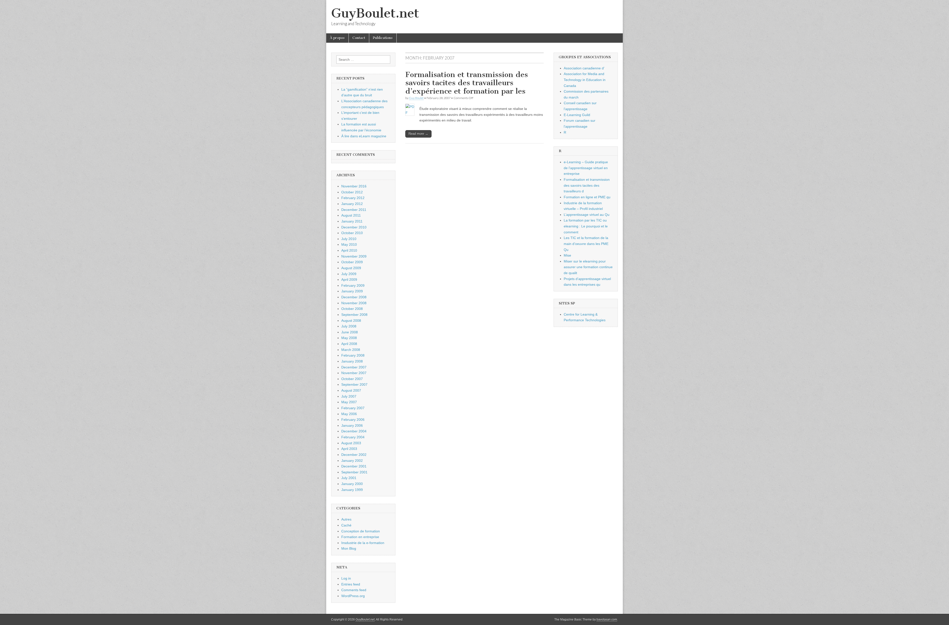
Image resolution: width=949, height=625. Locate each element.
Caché (346, 525)
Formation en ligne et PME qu (587, 197)
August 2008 (351, 321)
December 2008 (354, 297)
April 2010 (349, 250)
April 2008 (349, 344)
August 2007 (351, 390)
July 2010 (348, 239)
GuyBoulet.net (375, 13)
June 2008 (349, 332)
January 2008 (352, 361)
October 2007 (352, 379)
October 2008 (352, 309)
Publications (383, 38)
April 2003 (349, 449)
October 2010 (352, 233)
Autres (346, 519)
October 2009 (352, 262)
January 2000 (352, 484)
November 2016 (354, 186)
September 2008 (354, 315)
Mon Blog (348, 548)
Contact (358, 38)
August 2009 (351, 268)
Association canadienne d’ (584, 68)
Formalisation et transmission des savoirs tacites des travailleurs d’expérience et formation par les (466, 83)
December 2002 (354, 455)
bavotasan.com (607, 619)
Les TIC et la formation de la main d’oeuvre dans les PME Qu (586, 243)
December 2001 (354, 466)
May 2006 (349, 414)
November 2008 (354, 303)
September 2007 (354, 384)
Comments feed (353, 590)
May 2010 (349, 244)
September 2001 (354, 472)
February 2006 (353, 420)
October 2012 (352, 192)
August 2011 (351, 215)
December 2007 (354, 367)
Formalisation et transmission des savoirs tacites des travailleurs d (587, 185)
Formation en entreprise (360, 537)
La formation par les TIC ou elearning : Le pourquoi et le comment (586, 226)
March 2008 (350, 350)
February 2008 (353, 355)
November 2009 (354, 256)
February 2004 (353, 437)
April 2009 (349, 280)
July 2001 (348, 478)
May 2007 (349, 402)
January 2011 (352, 221)
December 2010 (354, 227)
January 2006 (352, 425)
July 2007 (348, 396)
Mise (567, 255)
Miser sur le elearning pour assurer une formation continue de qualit (588, 267)
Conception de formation (360, 531)
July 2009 (348, 274)
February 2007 (353, 408)
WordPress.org (353, 596)
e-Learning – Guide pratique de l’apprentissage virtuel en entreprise (586, 168)
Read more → (418, 134)
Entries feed (350, 584)
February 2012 (353, 198)
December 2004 (354, 431)
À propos (337, 38)
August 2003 (351, 443)
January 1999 (352, 490)
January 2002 (352, 461)
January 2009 (352, 291)
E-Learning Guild (577, 115)
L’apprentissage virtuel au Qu (586, 215)
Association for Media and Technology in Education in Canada (584, 79)
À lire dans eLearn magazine (363, 136)
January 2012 (352, 204)
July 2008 (348, 326)
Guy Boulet (416, 98)
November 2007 (354, 373)
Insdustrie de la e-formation (362, 543)
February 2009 (353, 285)
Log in (346, 578)
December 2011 (353, 210)
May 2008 (349, 338)
